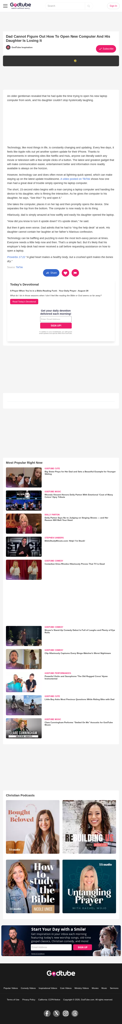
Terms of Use (13, 999)
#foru (40, 64)
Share (53, 272)
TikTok (19, 267)
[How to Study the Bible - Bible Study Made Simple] (33, 886)
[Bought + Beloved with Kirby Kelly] (33, 827)
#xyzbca (86, 61)
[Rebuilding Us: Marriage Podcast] (89, 827)
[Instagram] (65, 1013)
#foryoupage (24, 64)
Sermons (114, 988)
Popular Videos (11, 988)
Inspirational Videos (48, 988)
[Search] (88, 6)
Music (104, 988)
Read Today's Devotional (24, 301)
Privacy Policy (28, 999)
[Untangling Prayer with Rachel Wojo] (89, 886)
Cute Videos (66, 988)
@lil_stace (10, 57)
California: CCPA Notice (49, 999)
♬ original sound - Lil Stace (64, 64)
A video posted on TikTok (75, 178)
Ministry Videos (82, 988)
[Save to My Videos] (65, 273)
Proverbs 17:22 (16, 257)
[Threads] (74, 1013)
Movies (95, 988)
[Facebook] (47, 1013)
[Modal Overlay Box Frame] (56, 322)
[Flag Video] (75, 273)
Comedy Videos (28, 988)
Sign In (113, 6)
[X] (56, 1013)
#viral (34, 64)
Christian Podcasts (20, 795)
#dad (46, 64)
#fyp (79, 61)
